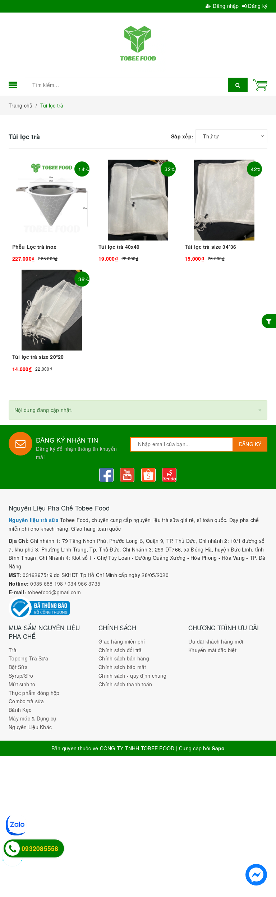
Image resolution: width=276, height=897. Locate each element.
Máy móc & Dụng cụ (32, 718)
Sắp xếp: (182, 136)
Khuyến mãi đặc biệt (212, 650)
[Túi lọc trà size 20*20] (51, 321)
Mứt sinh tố (22, 684)
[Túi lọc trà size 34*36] (224, 211)
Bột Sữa (18, 667)
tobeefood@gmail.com (54, 592)
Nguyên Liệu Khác (30, 727)
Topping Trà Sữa (28, 658)
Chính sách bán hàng (123, 658)
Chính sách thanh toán (125, 684)
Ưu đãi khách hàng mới (215, 641)
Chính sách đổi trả (120, 650)
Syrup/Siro (21, 675)
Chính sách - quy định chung (132, 675)
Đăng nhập (225, 5)
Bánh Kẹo (20, 709)
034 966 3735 (84, 583)
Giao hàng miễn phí (121, 641)
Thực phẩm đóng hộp (34, 692)
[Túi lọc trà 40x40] (138, 211)
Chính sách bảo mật (122, 667)
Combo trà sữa (26, 701)
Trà (13, 650)
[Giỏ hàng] (260, 84)
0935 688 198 (46, 583)
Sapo (218, 748)
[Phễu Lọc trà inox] (51, 211)
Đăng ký (257, 5)
